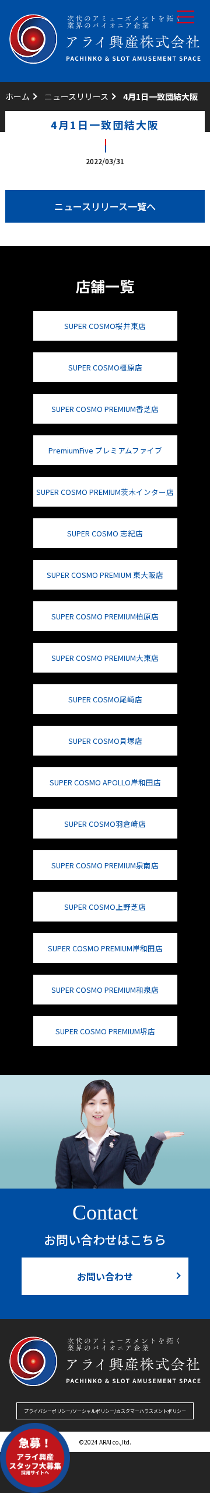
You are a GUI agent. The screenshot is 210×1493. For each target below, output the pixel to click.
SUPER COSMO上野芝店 (105, 906)
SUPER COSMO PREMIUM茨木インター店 (105, 491)
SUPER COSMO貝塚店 (105, 740)
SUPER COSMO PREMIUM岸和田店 (105, 948)
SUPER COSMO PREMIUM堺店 (105, 1031)
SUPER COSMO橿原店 (105, 367)
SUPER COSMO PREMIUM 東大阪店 (105, 574)
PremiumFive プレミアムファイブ (105, 450)
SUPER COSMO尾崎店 (105, 699)
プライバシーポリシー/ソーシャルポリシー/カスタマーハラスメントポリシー (105, 1411)
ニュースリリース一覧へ (105, 206)
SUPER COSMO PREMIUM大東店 (105, 657)
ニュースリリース (76, 96)
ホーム (17, 96)
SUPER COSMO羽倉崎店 (105, 823)
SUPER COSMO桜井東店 (105, 325)
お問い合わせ (105, 1276)
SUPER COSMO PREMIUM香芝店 (105, 408)
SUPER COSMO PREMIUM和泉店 (105, 989)
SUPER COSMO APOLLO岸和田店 (105, 782)
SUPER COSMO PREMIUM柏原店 (105, 616)
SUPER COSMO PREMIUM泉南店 (105, 865)
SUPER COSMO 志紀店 (105, 533)
